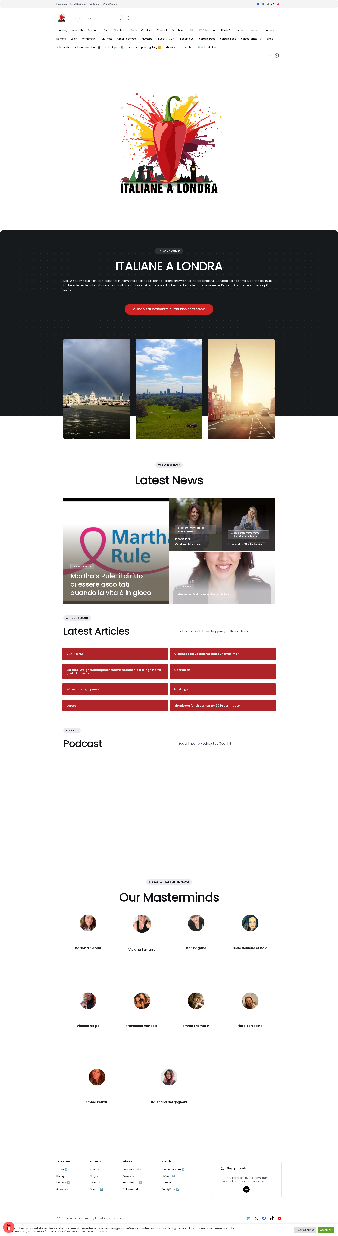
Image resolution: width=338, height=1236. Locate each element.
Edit (192, 30)
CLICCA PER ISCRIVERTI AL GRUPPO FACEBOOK (169, 309)
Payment (146, 39)
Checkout (120, 30)
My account (89, 39)
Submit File (63, 47)
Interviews (190, 527)
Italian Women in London (244, 536)
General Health (82, 566)
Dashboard (178, 30)
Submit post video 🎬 (87, 47)
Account (93, 30)
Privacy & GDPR (166, 39)
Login (74, 39)
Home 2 (226, 30)
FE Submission (207, 30)
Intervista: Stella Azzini (245, 544)
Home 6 (61, 39)
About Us (77, 30)
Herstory (243, 532)
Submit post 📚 (114, 47)
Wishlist (187, 47)
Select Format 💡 (251, 39)
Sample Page (207, 39)
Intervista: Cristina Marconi (188, 541)
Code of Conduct (141, 30)
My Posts (107, 39)
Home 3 (240, 30)
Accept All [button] (325, 1230)
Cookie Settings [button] (305, 1230)
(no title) (61, 30)
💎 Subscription (207, 47)
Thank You (172, 47)
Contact (162, 30)
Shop (270, 39)
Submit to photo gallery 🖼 (145, 47)
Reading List (187, 39)
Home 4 (254, 30)
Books (181, 527)
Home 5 (269, 30)
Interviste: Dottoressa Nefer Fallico (203, 594)
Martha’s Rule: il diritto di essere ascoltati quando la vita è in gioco (110, 584)
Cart (106, 30)
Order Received (126, 39)
